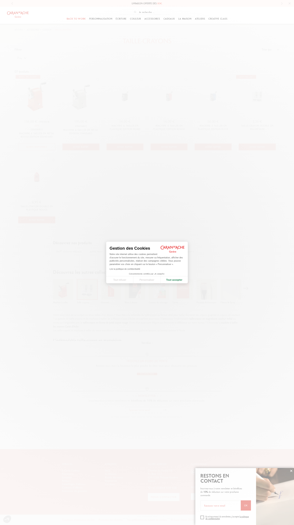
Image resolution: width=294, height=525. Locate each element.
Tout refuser (119, 279)
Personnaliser (147, 279)
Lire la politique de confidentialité (125, 269)
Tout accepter (174, 279)
